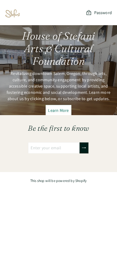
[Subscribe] (84, 147)
